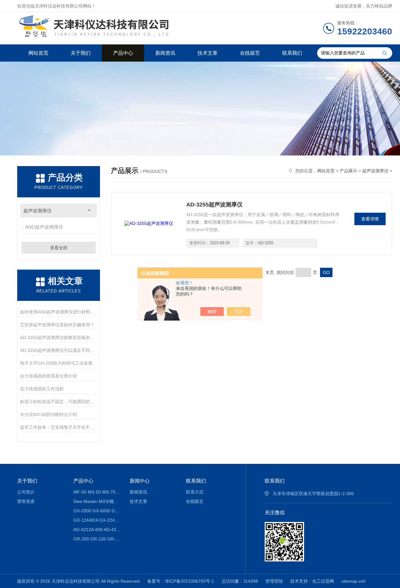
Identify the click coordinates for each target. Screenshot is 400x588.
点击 (89, 211)
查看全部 (59, 247)
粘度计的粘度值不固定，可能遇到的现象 (58, 401)
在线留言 (250, 53)
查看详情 (370, 218)
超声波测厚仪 (37, 210)
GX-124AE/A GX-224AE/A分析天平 (97, 520)
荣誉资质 (26, 501)
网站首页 (38, 53)
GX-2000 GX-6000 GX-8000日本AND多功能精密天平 (97, 510)
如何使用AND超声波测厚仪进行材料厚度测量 (58, 311)
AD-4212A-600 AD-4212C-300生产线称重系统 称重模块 (97, 529)
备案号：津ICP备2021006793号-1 (180, 581)
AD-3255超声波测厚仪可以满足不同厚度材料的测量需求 (58, 350)
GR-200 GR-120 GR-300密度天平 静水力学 (97, 538)
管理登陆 (274, 581)
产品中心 (123, 53)
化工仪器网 (323, 581)
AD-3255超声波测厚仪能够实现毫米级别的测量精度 (58, 337)
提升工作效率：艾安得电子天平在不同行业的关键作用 (58, 427)
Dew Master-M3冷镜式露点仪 (97, 501)
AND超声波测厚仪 (44, 227)
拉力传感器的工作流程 (42, 388)
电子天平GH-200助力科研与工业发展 (56, 363)
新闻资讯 (165, 53)
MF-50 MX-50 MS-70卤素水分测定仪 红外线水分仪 (97, 491)
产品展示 (348, 170)
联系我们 (292, 53)
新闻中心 (140, 481)
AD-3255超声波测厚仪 (214, 204)
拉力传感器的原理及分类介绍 (48, 375)
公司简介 (26, 491)
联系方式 (194, 491)
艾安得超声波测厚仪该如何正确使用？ (57, 324)
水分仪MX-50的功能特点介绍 (48, 414)
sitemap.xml (353, 581)
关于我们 (81, 53)
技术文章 (208, 53)
